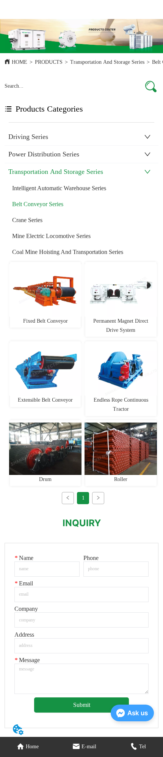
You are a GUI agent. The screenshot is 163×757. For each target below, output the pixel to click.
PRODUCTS (49, 62)
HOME (19, 62)
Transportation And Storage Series (107, 62)
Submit (81, 705)
